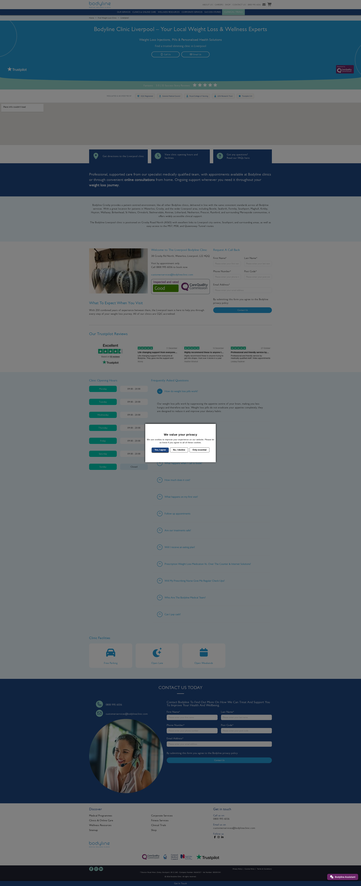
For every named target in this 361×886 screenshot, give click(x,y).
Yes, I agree (160, 450)
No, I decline (179, 450)
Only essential (199, 450)
